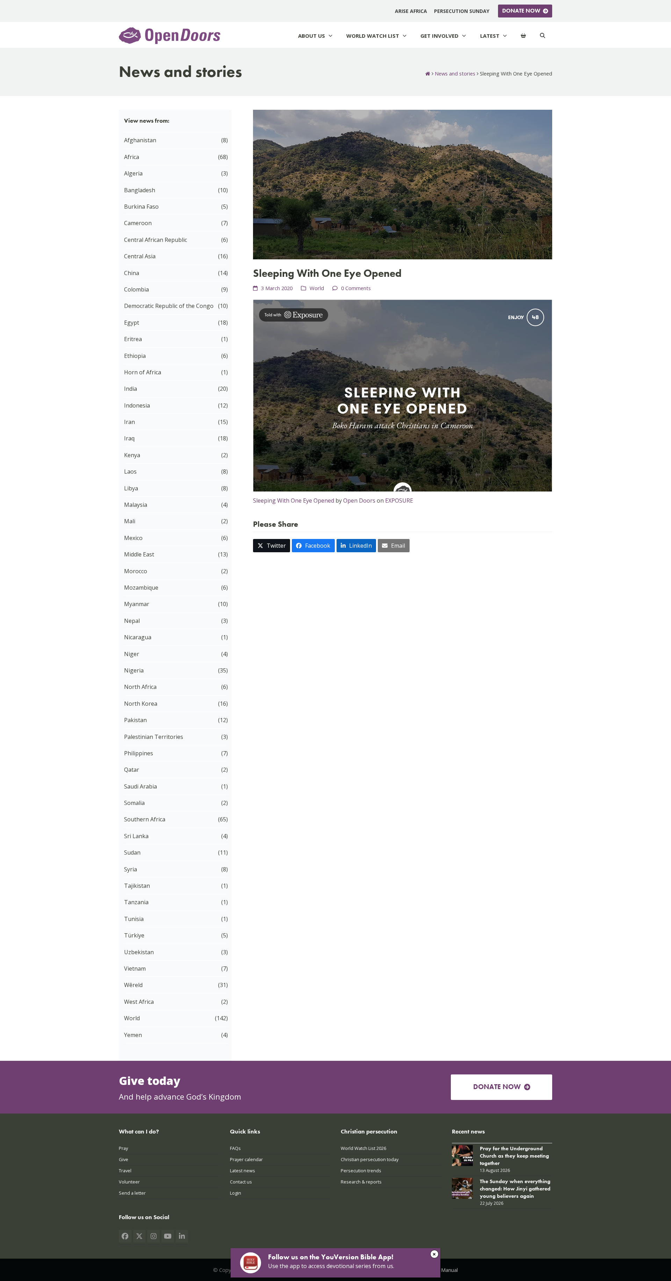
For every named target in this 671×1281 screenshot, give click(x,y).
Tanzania (136, 902)
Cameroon (138, 223)
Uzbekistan (139, 952)
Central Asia (140, 256)
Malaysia (135, 505)
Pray (123, 1148)
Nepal (132, 621)
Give (123, 1159)
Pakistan (135, 720)
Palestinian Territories (153, 737)
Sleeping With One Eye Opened (293, 500)
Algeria (133, 173)
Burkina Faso (141, 206)
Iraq (129, 438)
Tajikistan (137, 886)
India (130, 389)
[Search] (542, 35)
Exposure (399, 500)
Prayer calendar (246, 1159)
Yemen (133, 1035)
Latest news (242, 1170)
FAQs (235, 1148)
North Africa (140, 687)
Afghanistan (140, 140)
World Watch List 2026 (363, 1148)
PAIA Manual (443, 1269)
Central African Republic (155, 240)
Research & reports (361, 1182)
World (317, 288)
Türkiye (134, 935)
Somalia (134, 803)
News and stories (455, 73)
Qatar (131, 769)
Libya (131, 488)
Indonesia (137, 405)
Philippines (138, 753)
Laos (130, 471)
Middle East (139, 554)
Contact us (241, 1182)
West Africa (139, 1002)
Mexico (133, 538)
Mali (129, 521)
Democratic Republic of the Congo (169, 306)
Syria (130, 869)
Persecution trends (361, 1170)
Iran (129, 422)
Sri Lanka (136, 836)
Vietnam (135, 968)
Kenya (132, 455)
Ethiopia (135, 356)
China (131, 273)
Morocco (135, 571)
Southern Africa (144, 819)
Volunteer (129, 1182)
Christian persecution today (369, 1159)
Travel (125, 1170)
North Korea (140, 703)
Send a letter (132, 1193)
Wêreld (133, 985)
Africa (131, 157)
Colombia (136, 289)
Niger (131, 654)
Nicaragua (137, 637)
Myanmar (136, 604)
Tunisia (134, 919)
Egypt (131, 322)
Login (235, 1193)
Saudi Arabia (140, 786)
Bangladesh (139, 190)
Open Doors (359, 500)
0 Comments (356, 288)
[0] (523, 35)
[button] (271, 546)
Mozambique (141, 587)
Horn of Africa (142, 372)
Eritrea (133, 339)
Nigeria (134, 670)
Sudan (132, 852)
